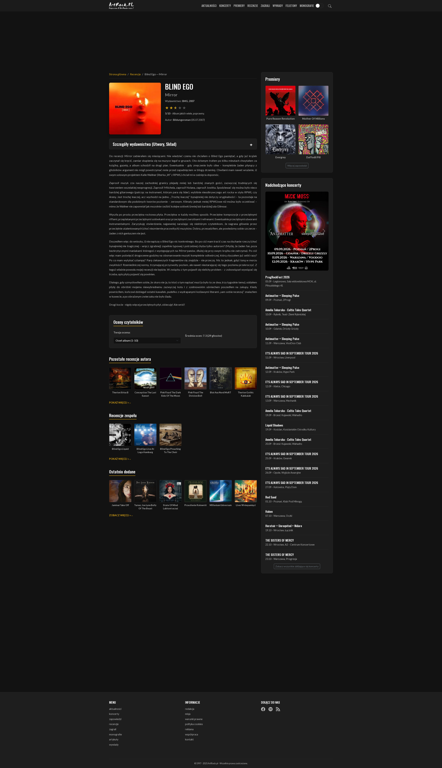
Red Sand (270, 497)
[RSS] (278, 709)
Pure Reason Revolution (280, 118)
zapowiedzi (115, 719)
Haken (269, 511)
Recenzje (252, 6)
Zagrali (265, 6)
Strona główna (117, 74)
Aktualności (209, 6)
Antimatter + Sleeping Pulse (282, 295)
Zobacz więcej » (120, 515)
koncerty (114, 713)
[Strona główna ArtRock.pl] (121, 5)
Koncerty (225, 6)
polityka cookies (194, 724)
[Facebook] (263, 709)
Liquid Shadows (274, 425)
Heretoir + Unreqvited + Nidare (283, 525)
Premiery (239, 6)
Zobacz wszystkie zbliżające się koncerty (297, 566)
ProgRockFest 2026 (277, 277)
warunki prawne (194, 719)
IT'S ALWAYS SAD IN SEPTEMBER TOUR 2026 (291, 353)
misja (187, 713)
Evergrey (280, 157)
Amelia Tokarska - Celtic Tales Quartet (288, 310)
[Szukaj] (330, 5)
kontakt (189, 739)
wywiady (113, 744)
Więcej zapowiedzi (297, 165)
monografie (115, 734)
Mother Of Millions (313, 118)
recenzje (114, 724)
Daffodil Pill (313, 157)
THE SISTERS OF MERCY (279, 540)
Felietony (291, 6)
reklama (189, 729)
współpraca (191, 734)
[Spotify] (270, 709)
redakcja (189, 708)
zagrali (112, 729)
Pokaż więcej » (119, 402)
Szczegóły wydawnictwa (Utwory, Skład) (144, 144)
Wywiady (278, 6)
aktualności (115, 708)
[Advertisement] (221, 40)
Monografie (307, 6)
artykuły (113, 739)
